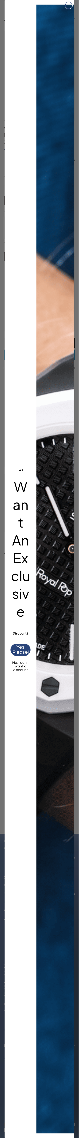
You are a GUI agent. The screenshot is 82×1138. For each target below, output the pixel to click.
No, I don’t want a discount (20, 666)
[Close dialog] (68, 5)
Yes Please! (20, 650)
